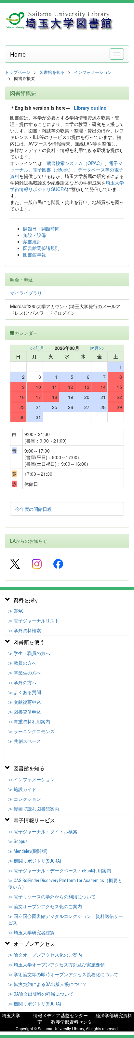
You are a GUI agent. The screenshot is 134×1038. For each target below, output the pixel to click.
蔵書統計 (32, 241)
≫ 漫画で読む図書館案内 (33, 809)
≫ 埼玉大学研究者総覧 (31, 932)
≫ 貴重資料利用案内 (29, 721)
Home (18, 54)
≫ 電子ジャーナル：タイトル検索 (42, 831)
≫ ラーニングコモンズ (31, 731)
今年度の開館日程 (33, 509)
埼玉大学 (11, 1015)
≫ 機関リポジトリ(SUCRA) (34, 861)
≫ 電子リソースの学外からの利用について (52, 896)
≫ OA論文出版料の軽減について (41, 994)
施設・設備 (34, 235)
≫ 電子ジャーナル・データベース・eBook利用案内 (59, 870)
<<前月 (37, 348)
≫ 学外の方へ (22, 682)
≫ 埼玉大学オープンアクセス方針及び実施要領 (56, 964)
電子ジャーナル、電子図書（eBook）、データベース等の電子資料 (66, 169)
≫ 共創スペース (24, 741)
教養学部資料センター (74, 1021)
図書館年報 (34, 254)
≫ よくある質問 (24, 692)
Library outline (90, 107)
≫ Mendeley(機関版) (27, 851)
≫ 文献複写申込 (24, 702)
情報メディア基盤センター (60, 1015)
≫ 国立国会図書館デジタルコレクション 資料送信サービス (65, 919)
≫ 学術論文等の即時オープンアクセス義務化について (63, 974)
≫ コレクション (24, 799)
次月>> (97, 348)
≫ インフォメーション (31, 779)
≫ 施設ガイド (22, 789)
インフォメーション (93, 72)
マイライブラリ (26, 293)
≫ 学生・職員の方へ (29, 653)
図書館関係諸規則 (41, 248)
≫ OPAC (16, 611)
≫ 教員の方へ (22, 663)
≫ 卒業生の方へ (24, 673)
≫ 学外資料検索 (24, 630)
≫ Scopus (18, 841)
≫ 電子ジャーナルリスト (33, 620)
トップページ (17, 72)
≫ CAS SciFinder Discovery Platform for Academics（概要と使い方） (65, 884)
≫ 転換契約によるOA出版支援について (47, 984)
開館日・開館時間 (41, 228)
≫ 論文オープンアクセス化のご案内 (45, 906)
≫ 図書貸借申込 (24, 712)
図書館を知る (52, 72)
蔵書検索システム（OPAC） (75, 163)
